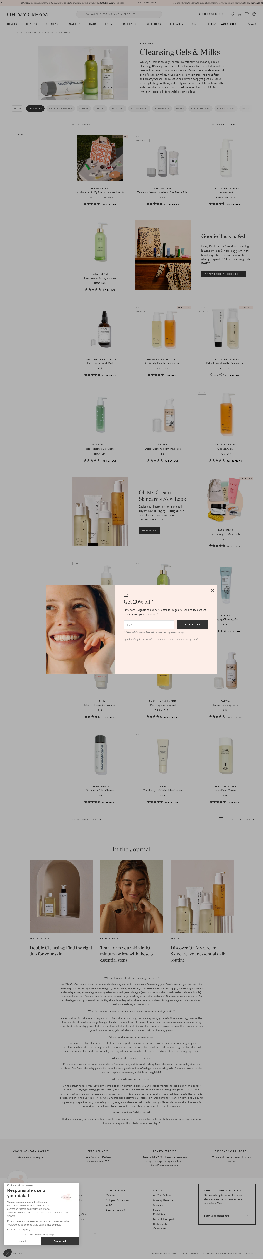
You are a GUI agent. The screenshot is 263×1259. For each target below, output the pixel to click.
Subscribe (192, 624)
